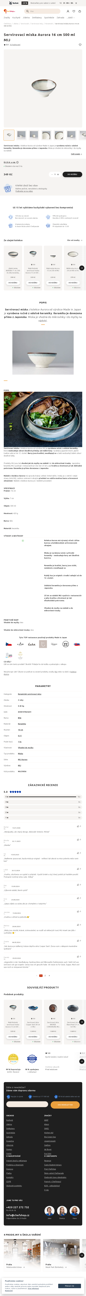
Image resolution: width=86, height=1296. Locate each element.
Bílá (19, 718)
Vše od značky (73, 240)
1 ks (20, 742)
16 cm (20, 730)
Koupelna (10, 1141)
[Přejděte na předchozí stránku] (36, 975)
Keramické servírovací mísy (29, 694)
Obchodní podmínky (14, 1186)
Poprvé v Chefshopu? (52, 1182)
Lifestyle (9, 1145)
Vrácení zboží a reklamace (16, 1161)
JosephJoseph (50, 1141)
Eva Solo (47, 1154)
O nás (46, 1190)
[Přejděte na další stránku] (49, 975)
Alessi (46, 1124)
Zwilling (47, 1145)
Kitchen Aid (48, 1133)
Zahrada (9, 1137)
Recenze (47, 1161)
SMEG (46, 1129)
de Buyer (47, 1149)
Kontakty (9, 1177)
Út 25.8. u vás (10, 162)
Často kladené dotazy (53, 1165)
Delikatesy (10, 1129)
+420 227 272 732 (17, 1207)
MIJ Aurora (22, 760)
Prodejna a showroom (14, 1165)
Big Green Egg (50, 1137)
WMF (46, 1120)
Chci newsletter (65, 1105)
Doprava (9, 1169)
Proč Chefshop (50, 1169)
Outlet (9, 1154)
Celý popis (75, 154)
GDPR (8, 1182)
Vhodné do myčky (25, 748)
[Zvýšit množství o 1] (58, 174)
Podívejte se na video (24, 191)
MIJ (56, 672)
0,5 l (20, 736)
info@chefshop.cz (17, 1215)
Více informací (33, 1288)
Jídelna (9, 1124)
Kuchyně (9, 1120)
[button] (12, 1036)
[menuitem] (7, 18)
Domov (9, 1149)
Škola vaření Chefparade (54, 1173)
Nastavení (9, 1291)
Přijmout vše (69, 1286)
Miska (20, 754)
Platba (9, 1173)
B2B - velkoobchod (52, 1186)
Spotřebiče (10, 1133)
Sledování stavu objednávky (55, 1177)
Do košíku (72, 174)
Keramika (22, 724)
